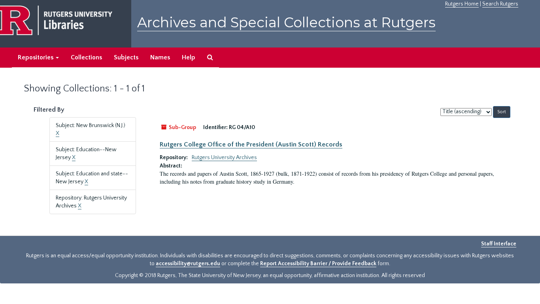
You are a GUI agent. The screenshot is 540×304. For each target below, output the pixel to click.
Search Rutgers (500, 4)
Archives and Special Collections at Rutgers (286, 22)
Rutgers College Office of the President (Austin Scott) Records (251, 144)
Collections (86, 57)
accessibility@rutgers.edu (188, 263)
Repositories (36, 57)
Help (188, 57)
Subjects (126, 57)
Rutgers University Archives (224, 157)
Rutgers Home (462, 4)
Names (160, 57)
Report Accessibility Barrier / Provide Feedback (318, 263)
